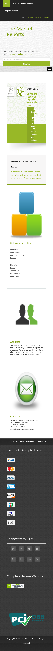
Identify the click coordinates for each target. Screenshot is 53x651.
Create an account (42, 18)
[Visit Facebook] (21, 548)
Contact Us (41, 442)
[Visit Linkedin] (13, 548)
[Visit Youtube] (37, 548)
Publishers (15, 4)
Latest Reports (27, 4)
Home (6, 4)
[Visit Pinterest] (37, 559)
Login (30, 18)
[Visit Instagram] (29, 559)
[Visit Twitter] (29, 548)
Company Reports (11, 11)
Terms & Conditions (26, 442)
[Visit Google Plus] (21, 559)
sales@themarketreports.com (20, 54)
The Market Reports (20, 31)
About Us (13, 442)
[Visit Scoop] (13, 559)
